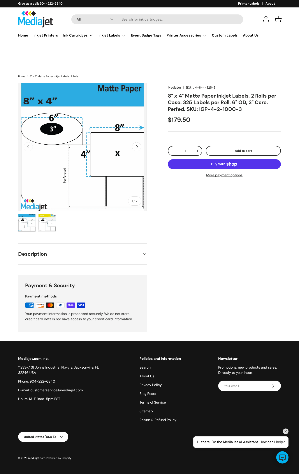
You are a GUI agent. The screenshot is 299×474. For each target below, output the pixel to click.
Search (145, 367)
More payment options (224, 175)
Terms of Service (152, 402)
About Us (251, 35)
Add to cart (243, 151)
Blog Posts (147, 393)
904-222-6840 (42, 381)
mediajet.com (36, 458)
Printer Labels (249, 3)
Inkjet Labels (109, 35)
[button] (278, 19)
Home (23, 35)
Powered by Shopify (58, 458)
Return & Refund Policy (157, 420)
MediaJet (174, 87)
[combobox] (157, 19)
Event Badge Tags (146, 35)
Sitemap (146, 411)
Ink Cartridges (75, 35)
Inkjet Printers (45, 35)
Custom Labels (225, 35)
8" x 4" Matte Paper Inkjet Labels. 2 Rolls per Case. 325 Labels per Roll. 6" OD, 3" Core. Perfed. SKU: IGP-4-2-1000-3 (56, 76)
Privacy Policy (150, 385)
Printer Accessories (184, 35)
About (270, 3)
